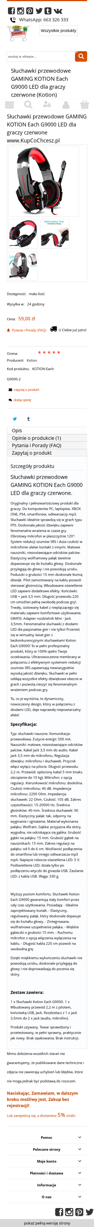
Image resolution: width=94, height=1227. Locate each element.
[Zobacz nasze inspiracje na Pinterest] (29, 12)
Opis (17, 430)
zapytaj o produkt (26, 390)
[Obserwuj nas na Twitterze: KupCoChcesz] (39, 12)
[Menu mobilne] (9, 105)
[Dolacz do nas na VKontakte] (58, 12)
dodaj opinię (22, 400)
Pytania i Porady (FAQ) (28, 330)
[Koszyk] (84, 104)
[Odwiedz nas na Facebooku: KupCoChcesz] (11, 12)
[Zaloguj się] (47, 104)
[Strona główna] (18, 33)
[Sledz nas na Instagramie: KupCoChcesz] (20, 12)
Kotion (32, 360)
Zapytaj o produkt (32, 453)
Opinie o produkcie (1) (36, 438)
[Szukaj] (81, 56)
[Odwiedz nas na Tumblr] (47, 12)
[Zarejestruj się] (65, 105)
